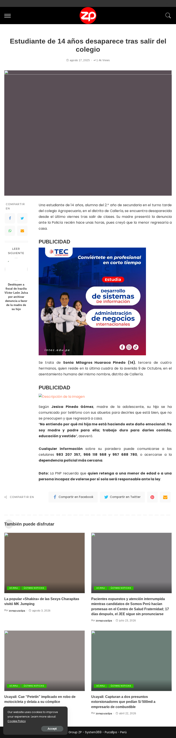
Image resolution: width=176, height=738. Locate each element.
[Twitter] (162, 3)
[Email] (22, 231)
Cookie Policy (17, 721)
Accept (52, 728)
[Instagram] (167, 3)
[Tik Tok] (171, 3)
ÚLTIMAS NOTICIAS (34, 588)
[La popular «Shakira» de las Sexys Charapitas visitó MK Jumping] (44, 563)
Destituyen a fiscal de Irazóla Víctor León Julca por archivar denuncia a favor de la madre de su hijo (16, 296)
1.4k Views (103, 60)
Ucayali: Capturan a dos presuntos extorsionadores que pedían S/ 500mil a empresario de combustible (123, 701)
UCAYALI (13, 588)
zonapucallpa (17, 610)
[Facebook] (157, 3)
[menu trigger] (8, 15)
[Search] (167, 15)
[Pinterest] (152, 497)
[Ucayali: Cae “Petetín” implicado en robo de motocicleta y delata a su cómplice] (44, 660)
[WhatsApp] (10, 231)
